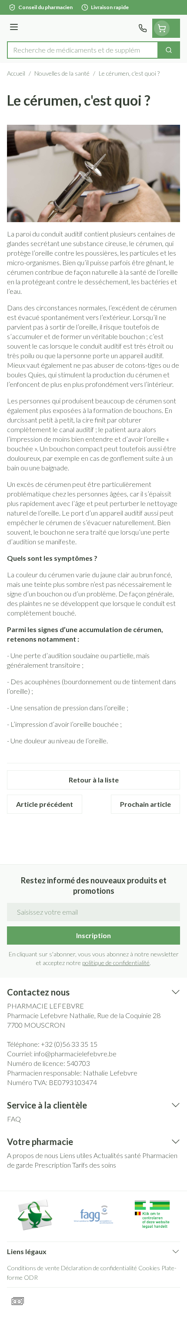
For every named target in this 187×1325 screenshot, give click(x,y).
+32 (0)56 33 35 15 (69, 1044)
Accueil (16, 73)
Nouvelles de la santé (62, 73)
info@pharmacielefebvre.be (75, 1053)
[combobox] (82, 50)
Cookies (149, 1268)
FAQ (14, 1119)
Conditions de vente (33, 1268)
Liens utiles (76, 1155)
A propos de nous (32, 1155)
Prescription (52, 1165)
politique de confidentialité (116, 962)
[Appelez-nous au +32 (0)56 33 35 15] (142, 28)
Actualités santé (117, 1155)
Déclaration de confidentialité (99, 1268)
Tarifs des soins (94, 1165)
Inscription (93, 935)
